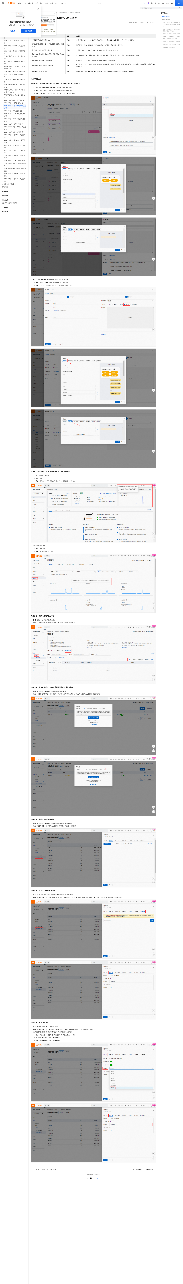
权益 (36, 3)
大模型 (20, 3)
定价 (41, 3)
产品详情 (142, 23)
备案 (163, 3)
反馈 (96, 1178)
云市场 (46, 3)
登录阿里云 (28, 31)
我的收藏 (151, 23)
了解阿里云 (62, 3)
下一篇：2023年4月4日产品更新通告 (141, 1169)
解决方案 (30, 3)
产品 (24, 3)
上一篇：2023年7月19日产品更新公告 (45, 1169)
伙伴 (51, 3)
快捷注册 (12, 31)
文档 (159, 3)
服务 (56, 3)
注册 (172, 3)
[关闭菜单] (3, 3)
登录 (179, 3)
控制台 (167, 3)
